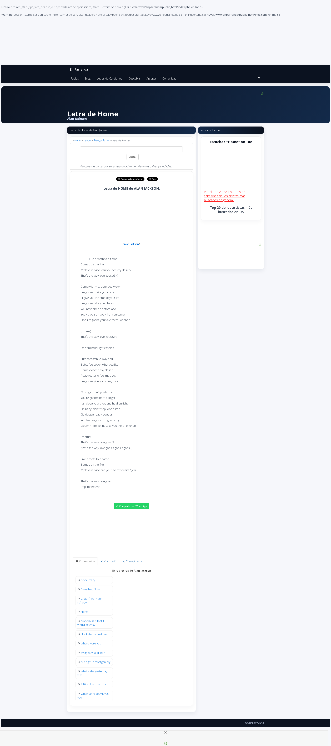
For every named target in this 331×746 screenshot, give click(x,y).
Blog (88, 78)
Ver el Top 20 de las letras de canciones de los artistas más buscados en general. (224, 196)
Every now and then (93, 653)
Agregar (151, 78)
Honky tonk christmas (94, 634)
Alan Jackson (100, 140)
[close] (165, 732)
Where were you (91, 643)
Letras (87, 140)
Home (84, 612)
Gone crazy (88, 580)
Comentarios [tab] (86, 561)
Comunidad (169, 78)
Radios (74, 78)
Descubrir (134, 78)
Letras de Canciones (109, 78)
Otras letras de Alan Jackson (131, 570)
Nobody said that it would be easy (90, 623)
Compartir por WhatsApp (132, 506)
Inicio (77, 140)
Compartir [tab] (110, 561)
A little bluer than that (94, 684)
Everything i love (90, 589)
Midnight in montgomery (95, 662)
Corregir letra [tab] (133, 561)
